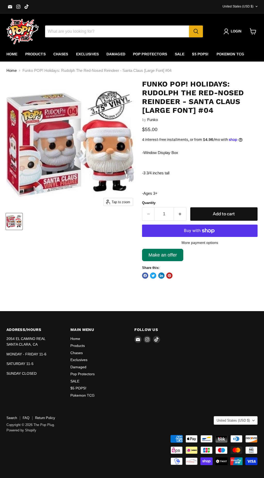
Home (12, 54)
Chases (60, 54)
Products (35, 54)
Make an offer (162, 256)
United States (237, 6)
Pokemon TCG (230, 54)
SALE (180, 54)
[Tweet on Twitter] (153, 275)
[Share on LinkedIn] (161, 275)
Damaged (115, 54)
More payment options (200, 243)
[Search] (196, 31)
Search (11, 418)
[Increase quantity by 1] (180, 213)
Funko (152, 119)
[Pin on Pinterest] (169, 275)
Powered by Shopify (21, 430)
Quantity (148, 203)
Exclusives (87, 54)
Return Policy (45, 418)
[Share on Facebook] (145, 275)
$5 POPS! (200, 54)
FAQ (26, 418)
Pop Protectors (150, 54)
